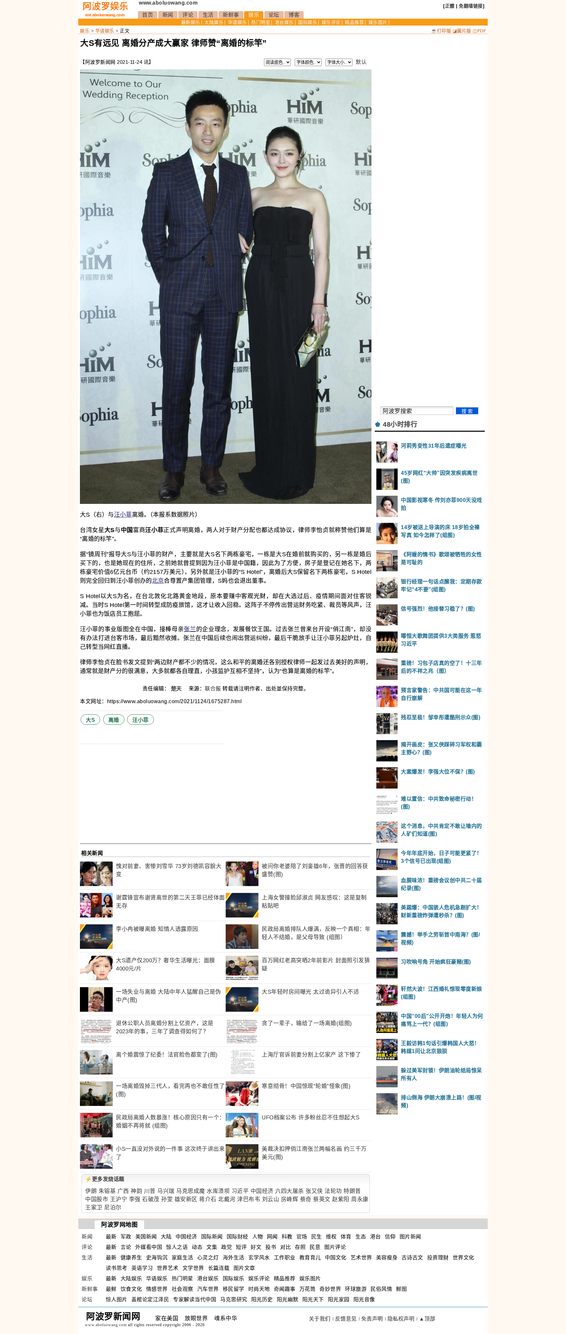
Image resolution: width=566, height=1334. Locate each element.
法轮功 (333, 1191)
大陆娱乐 (213, 22)
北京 (158, 581)
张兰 (190, 629)
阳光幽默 (287, 1299)
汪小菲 (123, 514)
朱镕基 (107, 1191)
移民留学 (233, 1289)
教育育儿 (310, 1257)
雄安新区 (186, 1199)
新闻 (167, 15)
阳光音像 (364, 1299)
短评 (241, 1247)
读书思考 (116, 1268)
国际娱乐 (307, 22)
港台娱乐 (284, 22)
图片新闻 (410, 1236)
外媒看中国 (148, 1247)
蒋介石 (208, 1199)
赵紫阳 (340, 1199)
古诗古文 (412, 1257)
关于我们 (319, 1319)
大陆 (166, 1236)
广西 (123, 1191)
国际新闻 (212, 1236)
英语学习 (142, 1268)
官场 (301, 1236)
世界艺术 (168, 1268)
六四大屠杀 (289, 1191)
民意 (315, 1247)
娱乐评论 (331, 22)
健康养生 (131, 1257)
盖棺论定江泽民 (150, 1299)
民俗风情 (381, 1289)
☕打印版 (441, 30)
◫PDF (479, 30)
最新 (111, 1236)
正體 (450, 6)
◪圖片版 (462, 30)
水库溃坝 (218, 1191)
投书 (270, 1247)
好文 (256, 1247)
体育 (346, 1236)
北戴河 (227, 1199)
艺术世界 (361, 1257)
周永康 (359, 1199)
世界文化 (463, 1257)
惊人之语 (177, 1247)
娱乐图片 (377, 22)
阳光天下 (313, 1299)
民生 (316, 1236)
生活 (208, 15)
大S (90, 720)
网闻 (272, 1236)
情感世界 (157, 1289)
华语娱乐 (237, 22)
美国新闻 (146, 1236)
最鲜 (111, 1289)
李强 (135, 1199)
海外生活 (233, 1257)
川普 (150, 1191)
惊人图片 (116, 1299)
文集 (211, 1247)
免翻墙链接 (471, 6)
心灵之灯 (208, 1257)
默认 (361, 62)
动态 (197, 1247)
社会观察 (182, 1289)
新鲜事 (231, 15)
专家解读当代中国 (194, 1299)
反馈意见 (346, 1319)
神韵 (136, 1191)
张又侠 (314, 1191)
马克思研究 (233, 1299)
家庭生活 (182, 1257)
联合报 (213, 688)
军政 (126, 1236)
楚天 (177, 688)
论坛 (274, 15)
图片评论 (335, 1247)
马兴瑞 (166, 1191)
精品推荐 (354, 22)
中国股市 (96, 1199)
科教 (287, 1236)
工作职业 (284, 1257)
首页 (147, 15)
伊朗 (91, 1191)
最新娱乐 (190, 22)
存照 (300, 1247)
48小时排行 (400, 424)
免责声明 (372, 1319)
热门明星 (260, 22)
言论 (126, 1247)
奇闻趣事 (284, 1289)
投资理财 (438, 1257)
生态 (360, 1236)
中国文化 (336, 1257)
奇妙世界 (330, 1289)
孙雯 (167, 1199)
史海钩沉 (157, 1257)
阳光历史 (262, 1299)
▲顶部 (427, 1319)
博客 (294, 15)
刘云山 (270, 1199)
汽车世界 (208, 1289)
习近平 (240, 1191)
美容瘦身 (387, 1257)
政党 (226, 1247)
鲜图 (401, 1289)
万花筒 (307, 1289)
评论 (187, 15)
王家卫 (94, 1207)
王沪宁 (118, 1199)
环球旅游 (356, 1289)
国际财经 (237, 1236)
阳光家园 (338, 1299)
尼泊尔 (113, 1207)
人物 (257, 1236)
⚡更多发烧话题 (104, 1179)
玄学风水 (259, 1257)
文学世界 (193, 1268)
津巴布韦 (248, 1199)
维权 (331, 1236)
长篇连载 (219, 1268)
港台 (375, 1236)
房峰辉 (289, 1199)
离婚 (113, 720)
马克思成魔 (190, 1191)
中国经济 (262, 1191)
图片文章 (244, 1268)
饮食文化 (131, 1289)
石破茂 (151, 1199)
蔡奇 (305, 1199)
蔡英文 (321, 1199)
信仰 (390, 1236)
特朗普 (352, 1191)
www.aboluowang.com (168, 3)
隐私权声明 (401, 1319)
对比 (285, 1247)
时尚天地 (259, 1289)
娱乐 (253, 15)
